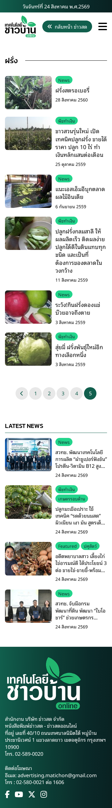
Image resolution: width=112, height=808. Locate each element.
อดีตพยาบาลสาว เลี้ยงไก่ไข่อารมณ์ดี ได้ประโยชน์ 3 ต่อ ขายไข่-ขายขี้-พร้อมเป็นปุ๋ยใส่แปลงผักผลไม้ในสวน (81, 570)
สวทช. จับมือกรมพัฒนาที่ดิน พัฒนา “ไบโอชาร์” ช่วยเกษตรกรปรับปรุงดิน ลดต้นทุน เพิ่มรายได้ (80, 617)
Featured (67, 545)
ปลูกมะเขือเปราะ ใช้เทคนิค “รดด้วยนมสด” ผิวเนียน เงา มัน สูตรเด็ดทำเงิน (79, 519)
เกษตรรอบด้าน (71, 498)
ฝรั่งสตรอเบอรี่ (72, 90)
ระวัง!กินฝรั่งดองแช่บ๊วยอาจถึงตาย (77, 308)
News (64, 79)
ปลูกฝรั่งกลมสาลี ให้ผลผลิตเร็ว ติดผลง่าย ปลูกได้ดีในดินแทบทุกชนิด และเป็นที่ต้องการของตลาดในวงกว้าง (80, 251)
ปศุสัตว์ (90, 545)
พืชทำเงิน (66, 120)
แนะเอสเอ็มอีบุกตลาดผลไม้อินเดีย (80, 192)
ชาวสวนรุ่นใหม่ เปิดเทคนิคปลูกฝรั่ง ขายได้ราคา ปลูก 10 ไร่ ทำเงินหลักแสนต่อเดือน (81, 142)
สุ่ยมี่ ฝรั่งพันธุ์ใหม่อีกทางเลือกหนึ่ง (79, 350)
